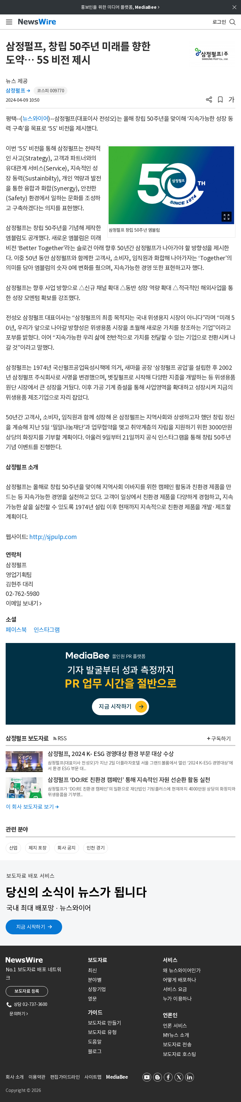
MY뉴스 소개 (176, 1035)
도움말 (95, 1042)
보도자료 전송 (177, 1044)
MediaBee (117, 1077)
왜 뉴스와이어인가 (182, 970)
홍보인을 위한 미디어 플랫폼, (120, 7)
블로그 (95, 1051)
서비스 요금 (175, 989)
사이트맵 (92, 1077)
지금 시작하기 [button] (30, 927)
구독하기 (221, 738)
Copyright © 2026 (23, 1090)
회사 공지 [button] (66, 848)
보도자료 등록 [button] (26, 991)
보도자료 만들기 (104, 1023)
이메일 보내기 (24, 603)
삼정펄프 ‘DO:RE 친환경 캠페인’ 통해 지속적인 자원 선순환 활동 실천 (129, 780)
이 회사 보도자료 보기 (32, 806)
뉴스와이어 (35, 118)
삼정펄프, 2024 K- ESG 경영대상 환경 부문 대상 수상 (111, 754)
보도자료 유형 (102, 1032)
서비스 (170, 960)
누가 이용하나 (177, 999)
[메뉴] (8, 22)
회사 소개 (15, 1077)
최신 (92, 970)
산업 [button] (13, 848)
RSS (62, 738)
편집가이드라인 (65, 1077)
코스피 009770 (50, 91)
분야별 (95, 980)
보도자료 (97, 960)
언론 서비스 (175, 1026)
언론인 (170, 1015)
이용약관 (37, 1077)
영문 (92, 999)
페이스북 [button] (16, 630)
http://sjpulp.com (53, 537)
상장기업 (97, 989)
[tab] (122, 960)
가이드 (95, 1012)
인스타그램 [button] (47, 630)
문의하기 (18, 1014)
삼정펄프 (18, 90)
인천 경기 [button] (96, 848)
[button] (209, 100)
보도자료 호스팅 (179, 1054)
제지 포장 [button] (38, 848)
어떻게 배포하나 (179, 980)
